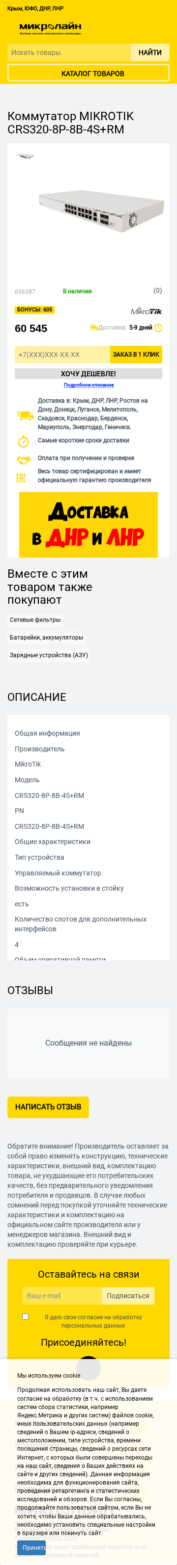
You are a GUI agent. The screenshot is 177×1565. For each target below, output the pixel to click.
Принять (34, 1547)
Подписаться (128, 1296)
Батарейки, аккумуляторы (46, 637)
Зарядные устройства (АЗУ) (49, 655)
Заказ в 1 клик (136, 354)
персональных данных (93, 1325)
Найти (150, 52)
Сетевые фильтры (35, 619)
